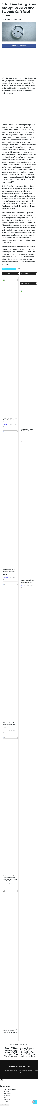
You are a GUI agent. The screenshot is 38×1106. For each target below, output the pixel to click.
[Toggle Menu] (1, 1080)
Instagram (7, 1095)
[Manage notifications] (33, 1101)
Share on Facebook (19, 46)
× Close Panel (4, 1105)
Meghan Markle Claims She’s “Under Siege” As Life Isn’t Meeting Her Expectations (27, 1052)
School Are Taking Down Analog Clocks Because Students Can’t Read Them (19, 9)
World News (7, 1093)
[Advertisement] (19, 62)
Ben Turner (18, 19)
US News (18, 268)
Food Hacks (7, 1099)
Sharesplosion (5, 1086)
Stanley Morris (24, 433)
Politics (6, 1101)
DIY (5, 1097)
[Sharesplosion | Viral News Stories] (19, 1083)
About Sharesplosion (27, 1070)
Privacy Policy (17, 1070)
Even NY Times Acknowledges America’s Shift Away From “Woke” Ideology (11, 1052)
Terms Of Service (9, 1070)
